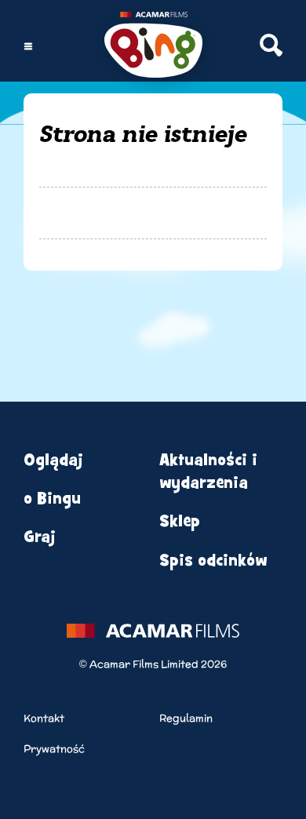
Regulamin (186, 718)
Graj (40, 537)
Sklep (179, 521)
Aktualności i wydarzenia (208, 471)
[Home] (153, 47)
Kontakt (44, 718)
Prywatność (54, 748)
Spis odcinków (213, 560)
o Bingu (52, 498)
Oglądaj (53, 460)
